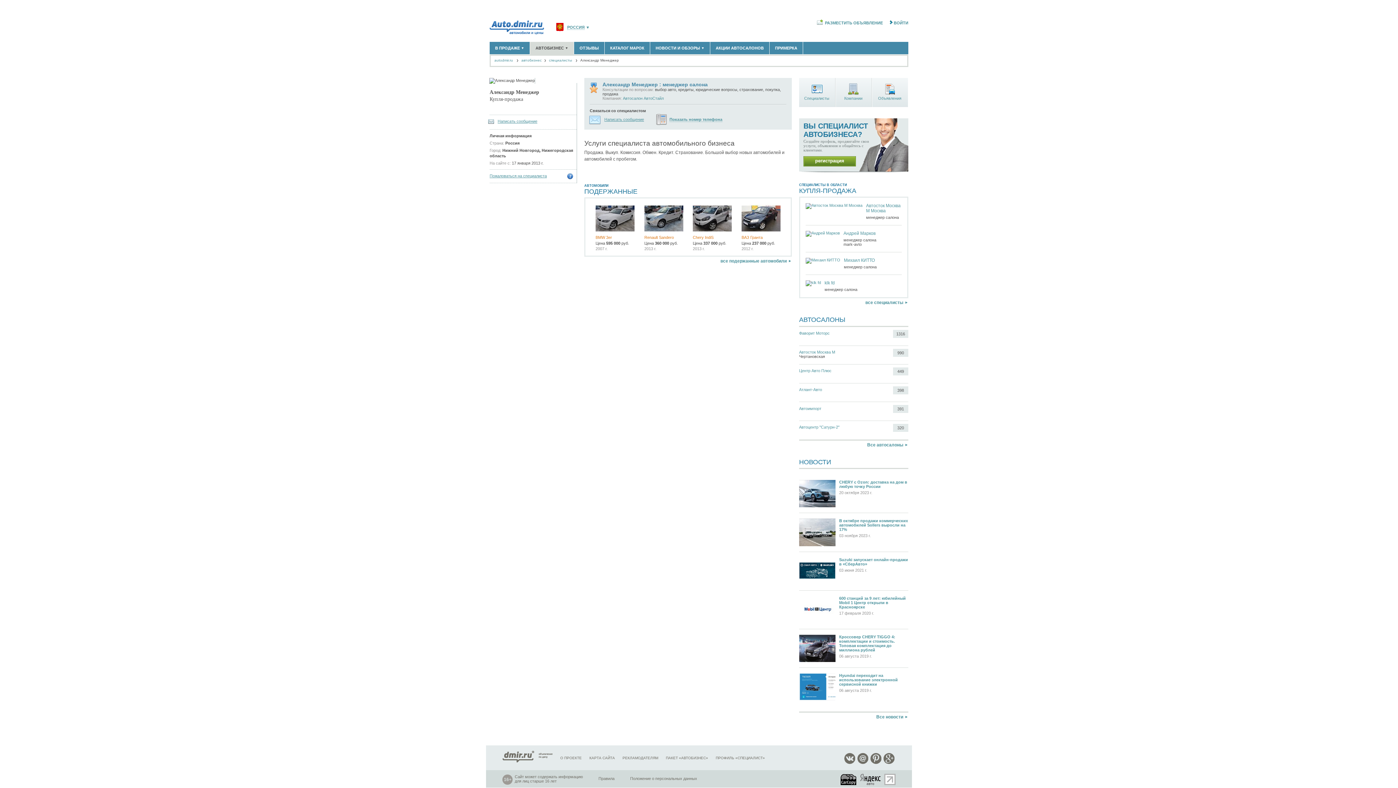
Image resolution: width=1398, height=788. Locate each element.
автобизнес (531, 60)
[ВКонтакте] (849, 763)
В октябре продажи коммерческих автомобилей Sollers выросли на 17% (873, 525)
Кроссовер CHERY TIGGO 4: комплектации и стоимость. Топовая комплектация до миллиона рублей (867, 643)
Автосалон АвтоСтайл (643, 98)
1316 (900, 334)
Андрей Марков (860, 233)
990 (900, 353)
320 (900, 428)
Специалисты (816, 98)
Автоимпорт (810, 408)
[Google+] (889, 763)
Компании (853, 98)
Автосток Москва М (817, 352)
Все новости (889, 717)
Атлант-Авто (810, 389)
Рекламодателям (640, 758)
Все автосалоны (885, 445)
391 (900, 409)
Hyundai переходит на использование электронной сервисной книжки (868, 679)
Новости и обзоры (680, 48)
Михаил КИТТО (859, 260)
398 (900, 390)
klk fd (830, 282)
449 (900, 371)
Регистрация (829, 160)
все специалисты (884, 302)
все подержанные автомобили (753, 261)
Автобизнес (552, 48)
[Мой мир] (862, 763)
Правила (607, 778)
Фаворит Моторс (814, 333)
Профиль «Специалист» (740, 758)
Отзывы (589, 48)
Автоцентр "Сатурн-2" (819, 427)
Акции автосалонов (740, 48)
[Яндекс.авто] (870, 779)
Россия (576, 27)
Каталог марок (627, 48)
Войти (901, 23)
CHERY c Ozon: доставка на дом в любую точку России (873, 484)
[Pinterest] (875, 763)
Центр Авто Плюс (815, 371)
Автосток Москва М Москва (883, 208)
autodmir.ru (503, 60)
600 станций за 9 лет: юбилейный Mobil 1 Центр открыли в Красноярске (872, 602)
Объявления (889, 98)
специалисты (560, 60)
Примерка (786, 48)
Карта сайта (602, 758)
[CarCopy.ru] (849, 779)
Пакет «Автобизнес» (687, 758)
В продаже (509, 48)
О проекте (571, 758)
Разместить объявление (854, 23)
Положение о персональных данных (663, 778)
